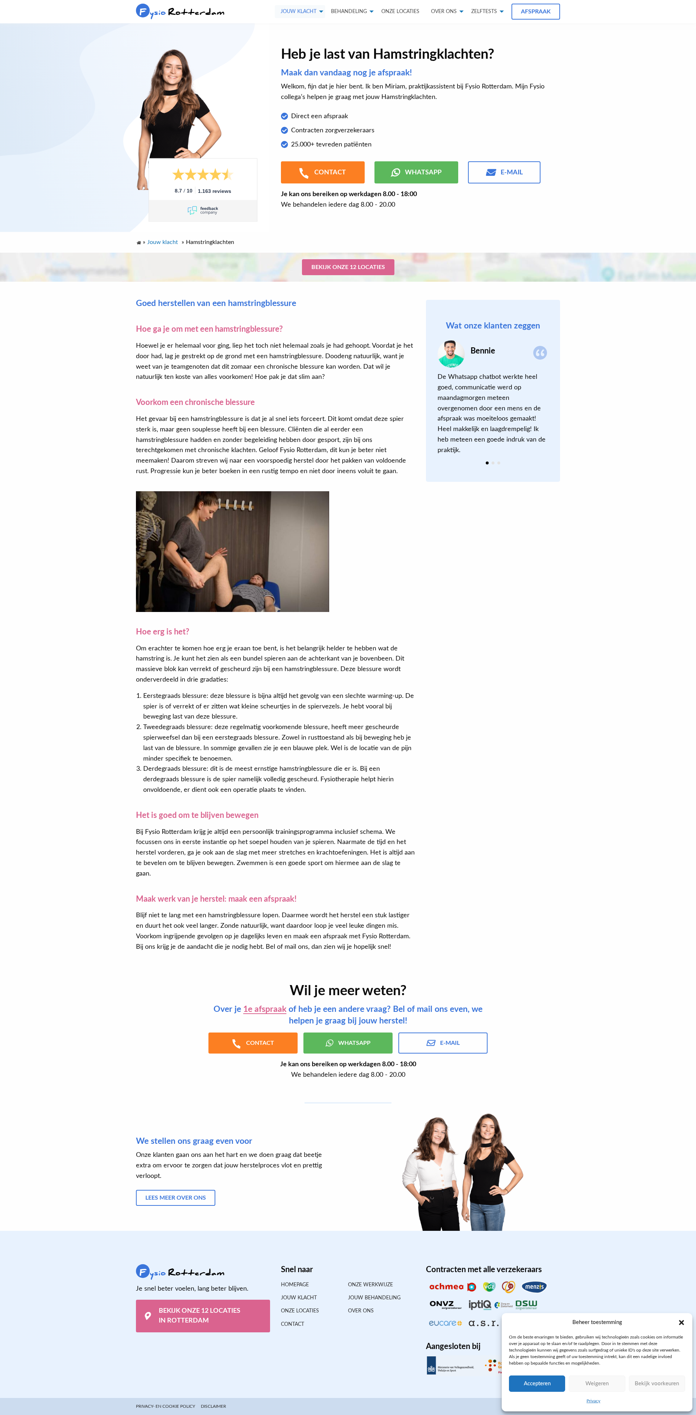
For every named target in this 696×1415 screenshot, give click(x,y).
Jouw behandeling (374, 1297)
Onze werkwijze (370, 1284)
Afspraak (536, 12)
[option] (493, 397)
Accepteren (537, 1383)
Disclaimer (213, 1406)
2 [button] (493, 463)
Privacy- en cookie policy (165, 1406)
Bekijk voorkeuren (657, 1383)
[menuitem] (400, 11)
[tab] (487, 463)
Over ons (444, 11)
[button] (681, 1322)
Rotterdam (182, 12)
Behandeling (349, 11)
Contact (292, 1324)
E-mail (512, 172)
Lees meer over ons (175, 1198)
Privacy (593, 1401)
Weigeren (597, 1383)
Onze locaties (400, 11)
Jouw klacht (298, 11)
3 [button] (498, 463)
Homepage (295, 1284)
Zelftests (484, 11)
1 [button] (487, 463)
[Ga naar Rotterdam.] (138, 241)
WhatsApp (423, 172)
